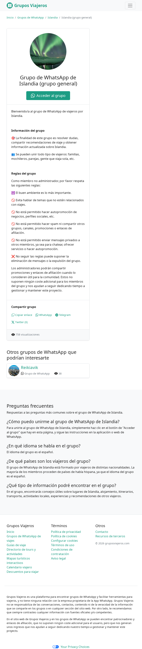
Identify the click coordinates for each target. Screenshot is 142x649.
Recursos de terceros (110, 536)
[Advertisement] (116, 46)
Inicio (10, 17)
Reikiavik (29, 367)
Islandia (53, 17)
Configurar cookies (64, 541)
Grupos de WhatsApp (30, 17)
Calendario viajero (19, 567)
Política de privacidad (66, 532)
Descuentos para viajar (23, 572)
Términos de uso (62, 545)
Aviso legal (58, 558)
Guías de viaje (16, 545)
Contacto (101, 532)
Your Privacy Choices (75, 647)
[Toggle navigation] (130, 5)
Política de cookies (64, 536)
